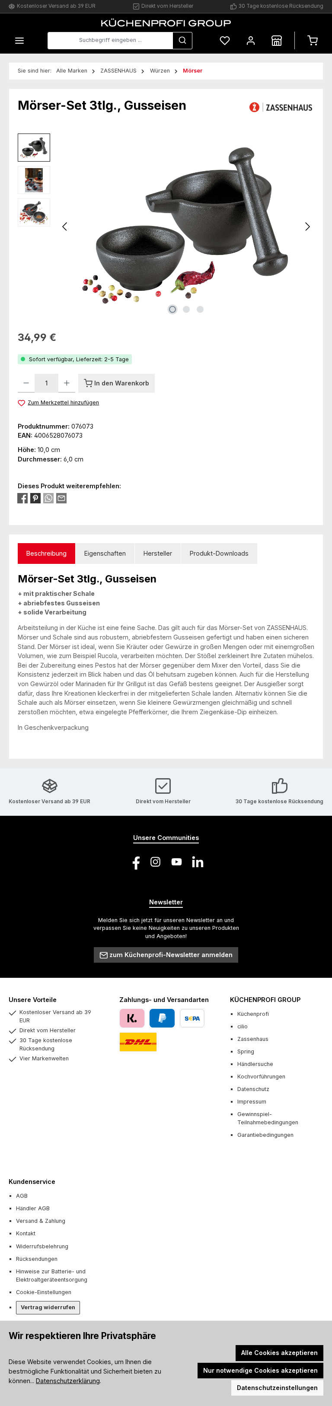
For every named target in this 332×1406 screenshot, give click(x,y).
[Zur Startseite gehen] (166, 22)
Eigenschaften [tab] (105, 553)
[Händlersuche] (276, 40)
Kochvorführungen (261, 1076)
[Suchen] (182, 40)
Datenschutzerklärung (68, 1380)
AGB (22, 1196)
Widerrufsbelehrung (42, 1246)
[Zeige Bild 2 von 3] (186, 309)
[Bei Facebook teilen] (22, 498)
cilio (242, 1026)
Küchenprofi (253, 1014)
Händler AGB (33, 1208)
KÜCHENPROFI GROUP (265, 999)
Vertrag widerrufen (48, 1307)
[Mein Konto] (251, 40)
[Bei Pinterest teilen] (35, 498)
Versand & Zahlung (40, 1221)
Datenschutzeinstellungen (277, 1387)
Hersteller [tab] (158, 553)
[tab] (46, 553)
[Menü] (19, 40)
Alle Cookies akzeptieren (279, 1352)
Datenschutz (253, 1089)
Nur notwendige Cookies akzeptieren (260, 1370)
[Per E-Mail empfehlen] (61, 498)
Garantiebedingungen (265, 1135)
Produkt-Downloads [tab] (219, 553)
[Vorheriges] (65, 227)
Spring (245, 1051)
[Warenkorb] (312, 40)
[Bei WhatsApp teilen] (48, 498)
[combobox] (110, 40)
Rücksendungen (36, 1259)
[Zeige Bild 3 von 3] (200, 309)
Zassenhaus (252, 1039)
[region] (166, 226)
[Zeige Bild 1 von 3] (172, 309)
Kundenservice (32, 1181)
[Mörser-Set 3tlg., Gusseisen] (186, 226)
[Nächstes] (307, 227)
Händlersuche (255, 1064)
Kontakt (25, 1233)
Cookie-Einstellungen (43, 1292)
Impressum (251, 1101)
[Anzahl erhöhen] (66, 383)
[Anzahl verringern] (26, 383)
